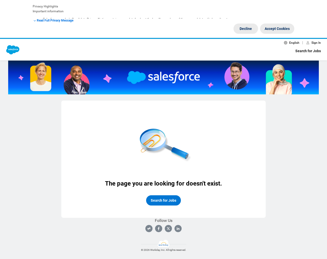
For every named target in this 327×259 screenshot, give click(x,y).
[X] (168, 228)
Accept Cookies (277, 29)
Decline (246, 29)
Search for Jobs (308, 51)
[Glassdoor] (149, 228)
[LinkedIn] (178, 228)
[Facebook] (158, 228)
